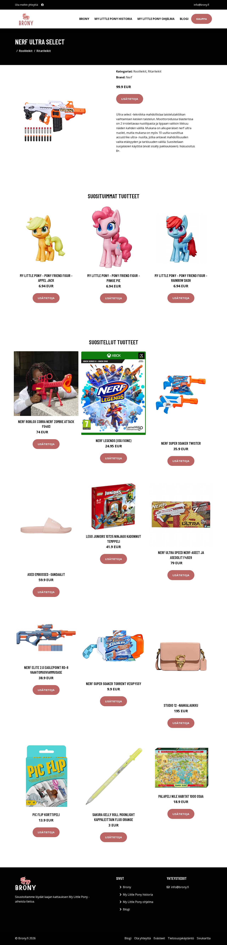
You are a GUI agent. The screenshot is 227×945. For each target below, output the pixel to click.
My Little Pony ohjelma (156, 19)
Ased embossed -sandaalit (46, 574)
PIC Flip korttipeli (46, 814)
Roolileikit (26, 51)
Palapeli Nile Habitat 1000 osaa (180, 796)
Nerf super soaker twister (181, 443)
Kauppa (201, 19)
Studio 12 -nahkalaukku (181, 705)
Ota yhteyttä (142, 938)
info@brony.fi (201, 4)
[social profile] (42, 4)
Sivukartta (204, 938)
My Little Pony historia (113, 19)
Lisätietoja (129, 99)
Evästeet (159, 938)
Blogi (184, 19)
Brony (84, 19)
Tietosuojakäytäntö (181, 938)
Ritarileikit (44, 51)
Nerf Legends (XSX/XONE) (113, 440)
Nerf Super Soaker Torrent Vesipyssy (113, 683)
